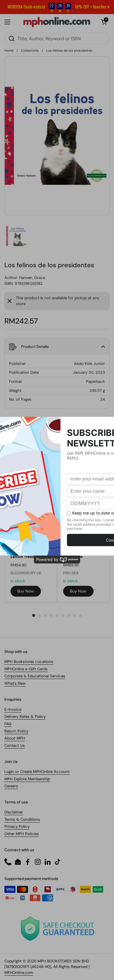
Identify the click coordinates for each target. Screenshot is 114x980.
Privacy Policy (17, 826)
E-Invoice (12, 709)
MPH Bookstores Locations (28, 661)
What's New (14, 683)
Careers (11, 785)
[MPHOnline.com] (56, 22)
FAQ (7, 723)
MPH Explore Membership (27, 778)
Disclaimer (13, 812)
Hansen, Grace (32, 277)
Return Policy (16, 731)
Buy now (25, 591)
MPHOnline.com (18, 972)
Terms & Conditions (22, 819)
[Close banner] (108, 7)
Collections (30, 50)
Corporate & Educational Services (34, 675)
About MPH (14, 738)
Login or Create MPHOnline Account (37, 771)
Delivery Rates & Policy (25, 716)
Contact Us (14, 745)
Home (8, 50)
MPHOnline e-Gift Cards (26, 668)
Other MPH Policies (21, 833)
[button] (104, 22)
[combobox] (57, 38)
